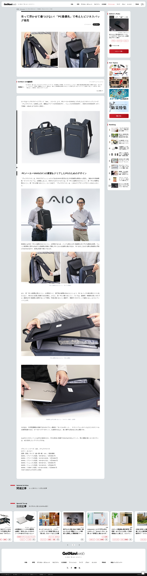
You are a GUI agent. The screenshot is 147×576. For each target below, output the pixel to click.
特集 (72, 4)
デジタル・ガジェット (86, 4)
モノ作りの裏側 (121, 17)
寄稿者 (137, 4)
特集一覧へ (119, 116)
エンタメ (129, 4)
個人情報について (16, 574)
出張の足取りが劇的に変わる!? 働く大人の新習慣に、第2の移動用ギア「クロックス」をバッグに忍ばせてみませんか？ (122, 532)
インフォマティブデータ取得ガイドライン (30, 574)
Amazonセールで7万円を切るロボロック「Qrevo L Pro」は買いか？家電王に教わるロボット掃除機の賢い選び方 (73, 532)
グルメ (123, 4)
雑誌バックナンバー (116, 562)
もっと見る (100, 90)
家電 (78, 4)
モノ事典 (126, 17)
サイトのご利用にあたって (6, 574)
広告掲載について (43, 574)
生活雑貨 (104, 4)
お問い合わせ (50, 574)
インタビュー (116, 17)
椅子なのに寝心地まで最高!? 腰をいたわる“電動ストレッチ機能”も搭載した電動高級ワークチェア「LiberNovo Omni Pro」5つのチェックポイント (49, 532)
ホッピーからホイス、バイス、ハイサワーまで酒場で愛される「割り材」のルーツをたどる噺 (25, 531)
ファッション (111, 4)
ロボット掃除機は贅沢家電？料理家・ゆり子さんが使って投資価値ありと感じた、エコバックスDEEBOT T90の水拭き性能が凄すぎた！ (97, 532)
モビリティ (97, 4)
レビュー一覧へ (119, 51)
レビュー (111, 17)
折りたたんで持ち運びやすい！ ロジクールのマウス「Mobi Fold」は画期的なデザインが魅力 (119, 36)
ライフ (118, 4)
